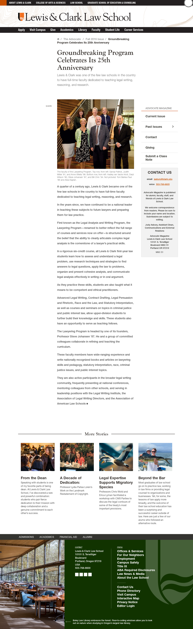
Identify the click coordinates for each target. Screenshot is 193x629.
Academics (66, 30)
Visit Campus (38, 30)
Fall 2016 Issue (95, 39)
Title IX (122, 566)
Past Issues (154, 126)
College (50, 2)
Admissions (26, 537)
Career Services (133, 30)
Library (82, 30)
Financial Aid (68, 537)
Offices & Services (130, 551)
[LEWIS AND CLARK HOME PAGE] (3, 3)
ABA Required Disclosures (136, 570)
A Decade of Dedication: (70, 480)
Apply (21, 30)
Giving (150, 147)
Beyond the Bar (151, 478)
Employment (126, 559)
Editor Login (126, 606)
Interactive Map (128, 598)
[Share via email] (48, 124)
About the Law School (133, 577)
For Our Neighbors (130, 555)
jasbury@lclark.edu (163, 179)
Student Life (112, 30)
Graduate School (112, 2)
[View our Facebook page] (77, 574)
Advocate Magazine (159, 108)
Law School (76, 2)
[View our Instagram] (81, 574)
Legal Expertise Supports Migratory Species (116, 482)
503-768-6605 (163, 184)
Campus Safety (128, 562)
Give (52, 30)
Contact (151, 137)
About (20, 2)
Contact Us (160, 172)
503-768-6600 (82, 567)
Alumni (87, 537)
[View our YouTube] (90, 574)
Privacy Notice (127, 602)
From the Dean (33, 478)
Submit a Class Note (156, 157)
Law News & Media (130, 574)
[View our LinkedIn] (85, 574)
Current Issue (155, 116)
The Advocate (72, 39)
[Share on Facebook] (48, 110)
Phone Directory (128, 591)
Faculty (96, 30)
